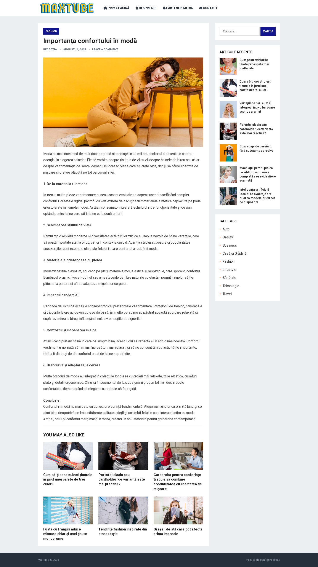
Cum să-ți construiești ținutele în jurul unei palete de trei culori (67, 479)
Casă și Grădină (234, 253)
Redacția (50, 49)
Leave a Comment (105, 49)
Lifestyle (229, 270)
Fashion (51, 31)
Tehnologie (231, 286)
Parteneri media (179, 8)
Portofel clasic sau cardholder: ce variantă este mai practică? (121, 479)
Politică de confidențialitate (263, 559)
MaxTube (43, 559)
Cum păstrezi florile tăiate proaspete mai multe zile (254, 64)
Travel (227, 294)
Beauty (228, 237)
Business (230, 245)
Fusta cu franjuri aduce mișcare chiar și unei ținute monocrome (65, 534)
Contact (210, 8)
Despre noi (147, 8)
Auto (226, 229)
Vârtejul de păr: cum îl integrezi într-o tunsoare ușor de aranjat (257, 107)
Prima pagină (118, 8)
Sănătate (229, 278)
